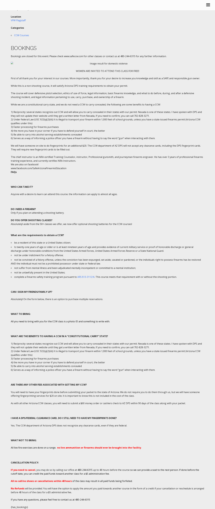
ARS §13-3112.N (85, 277)
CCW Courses (21, 35)
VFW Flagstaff (18, 20)
